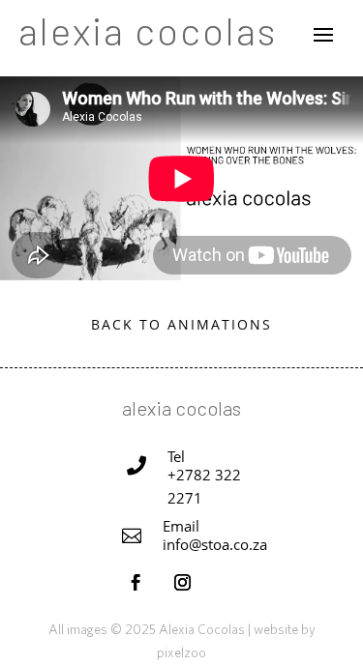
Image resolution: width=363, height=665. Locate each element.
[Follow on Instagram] (182, 582)
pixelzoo (181, 652)
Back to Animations (181, 324)
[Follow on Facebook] (136, 582)
